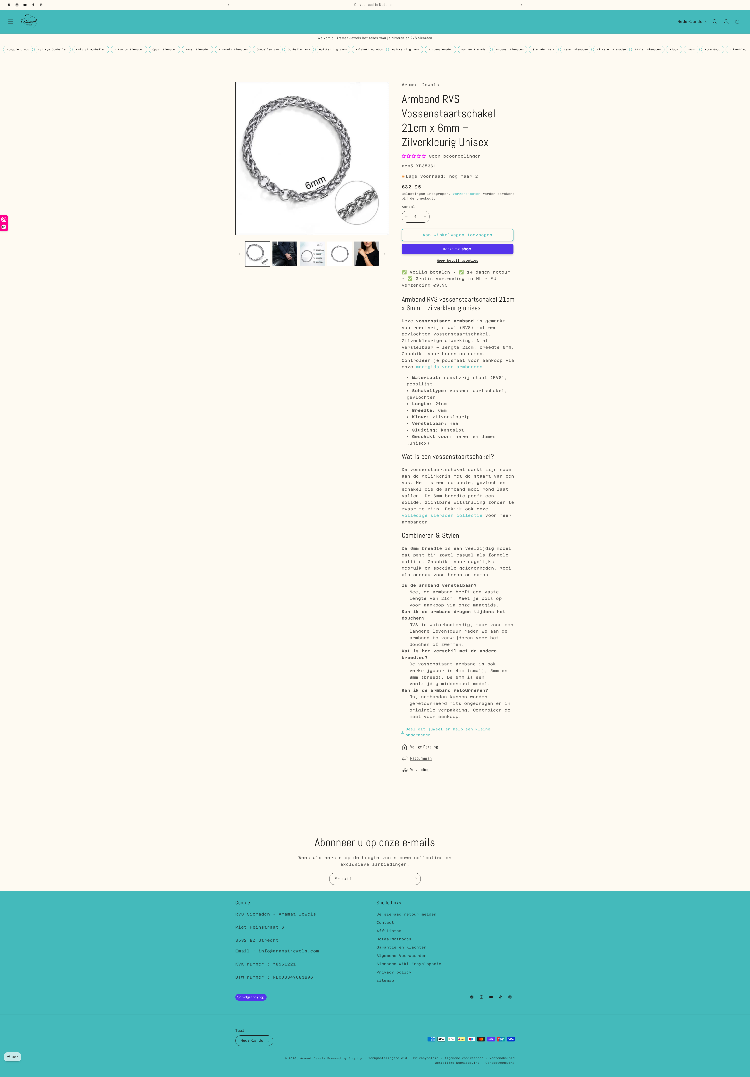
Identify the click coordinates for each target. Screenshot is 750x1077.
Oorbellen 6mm (299, 49)
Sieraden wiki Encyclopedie (409, 964)
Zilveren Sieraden (611, 49)
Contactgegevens (500, 1062)
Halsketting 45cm (405, 49)
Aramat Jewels (313, 1058)
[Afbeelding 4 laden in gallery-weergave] (339, 254)
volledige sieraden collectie (442, 515)
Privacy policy (394, 972)
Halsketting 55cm (332, 49)
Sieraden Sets (544, 49)
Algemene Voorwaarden (402, 956)
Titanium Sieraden (129, 49)
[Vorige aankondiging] (228, 5)
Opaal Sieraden (165, 49)
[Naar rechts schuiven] (384, 254)
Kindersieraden (441, 49)
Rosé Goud (712, 49)
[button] (10, 21)
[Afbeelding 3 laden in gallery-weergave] (312, 254)
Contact (385, 923)
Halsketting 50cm (369, 49)
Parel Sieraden (198, 49)
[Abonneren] (415, 879)
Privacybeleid (425, 1058)
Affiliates (389, 931)
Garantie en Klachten (402, 947)
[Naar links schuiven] (239, 254)
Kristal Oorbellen (90, 49)
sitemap (385, 980)
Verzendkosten (466, 194)
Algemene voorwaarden (464, 1058)
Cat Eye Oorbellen (52, 49)
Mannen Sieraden (474, 49)
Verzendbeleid (502, 1058)
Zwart (691, 49)
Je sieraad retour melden (407, 914)
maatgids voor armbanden (449, 367)
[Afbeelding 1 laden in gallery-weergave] (257, 254)
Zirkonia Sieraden (233, 49)
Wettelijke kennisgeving (457, 1062)
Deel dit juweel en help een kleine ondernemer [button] (448, 732)
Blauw (674, 49)
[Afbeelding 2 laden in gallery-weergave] (284, 254)
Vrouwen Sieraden (509, 49)
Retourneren (421, 758)
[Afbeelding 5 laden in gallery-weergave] (366, 254)
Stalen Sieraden (648, 49)
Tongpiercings (18, 49)
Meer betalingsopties (457, 260)
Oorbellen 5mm (268, 49)
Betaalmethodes (394, 939)
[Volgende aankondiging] (521, 5)
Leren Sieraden (576, 49)
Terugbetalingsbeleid (387, 1058)
